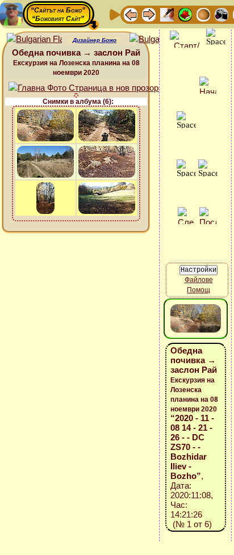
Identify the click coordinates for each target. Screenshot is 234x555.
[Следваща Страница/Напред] (149, 14)
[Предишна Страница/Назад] (130, 14)
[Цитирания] (185, 14)
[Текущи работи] (203, 14)
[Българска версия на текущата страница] (157, 39)
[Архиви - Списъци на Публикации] (167, 14)
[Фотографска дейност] (221, 14)
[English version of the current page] (34, 39)
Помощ (198, 290)
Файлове (199, 280)
